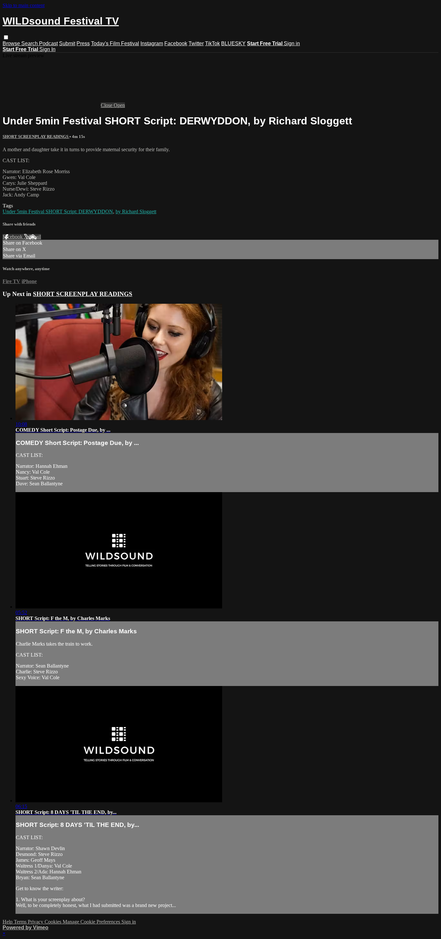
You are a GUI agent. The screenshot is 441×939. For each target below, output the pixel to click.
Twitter (196, 43)
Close (107, 105)
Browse (12, 43)
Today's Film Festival (115, 43)
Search (30, 43)
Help (8, 921)
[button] (6, 37)
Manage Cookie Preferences (92, 921)
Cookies (54, 921)
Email (35, 236)
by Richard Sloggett (136, 211)
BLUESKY (233, 43)
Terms (21, 921)
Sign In (47, 49)
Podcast (48, 43)
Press (83, 43)
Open (119, 105)
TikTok (212, 43)
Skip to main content (24, 5)
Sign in (292, 43)
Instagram (151, 43)
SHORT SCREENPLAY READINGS (36, 136)
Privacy (36, 921)
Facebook (175, 43)
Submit (67, 43)
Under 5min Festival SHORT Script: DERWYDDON (58, 211)
